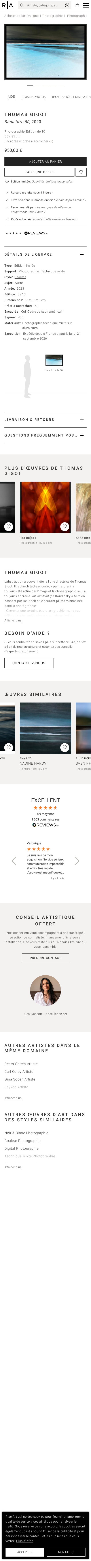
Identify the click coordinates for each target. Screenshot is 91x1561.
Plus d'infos (24, 1541)
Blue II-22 (26, 758)
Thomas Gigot (25, 114)
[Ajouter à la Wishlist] (81, 172)
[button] (86, 5)
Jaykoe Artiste (16, 1087)
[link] (67, 5)
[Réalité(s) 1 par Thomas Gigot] (45, 507)
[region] (45, 861)
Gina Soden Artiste (19, 1079)
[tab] (45, 254)
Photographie (52, 15)
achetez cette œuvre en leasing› (44, 219)
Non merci (66, 1552)
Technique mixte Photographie (29, 1156)
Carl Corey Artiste (18, 1071)
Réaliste (20, 277)
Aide (11, 96)
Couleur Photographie (22, 1141)
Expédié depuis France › (70, 200)
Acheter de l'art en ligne (21, 15)
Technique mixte (53, 271)
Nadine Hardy (33, 763)
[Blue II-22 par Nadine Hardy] (45, 728)
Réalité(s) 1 (28, 537)
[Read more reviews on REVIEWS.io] (45, 825)
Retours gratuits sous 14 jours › (32, 192)
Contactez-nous (29, 663)
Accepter (24, 1552)
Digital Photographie (21, 1148)
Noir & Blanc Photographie (26, 1133)
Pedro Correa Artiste (21, 1064)
